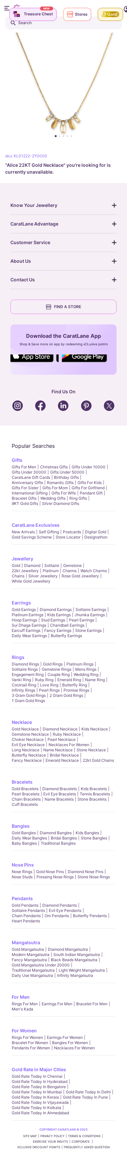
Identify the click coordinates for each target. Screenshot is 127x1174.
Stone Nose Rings (94, 876)
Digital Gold (95, 531)
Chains (18, 575)
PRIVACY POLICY (52, 1136)
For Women (24, 1030)
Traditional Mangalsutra (33, 970)
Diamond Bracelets (59, 788)
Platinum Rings (79, 664)
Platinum (51, 570)
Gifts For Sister (25, 487)
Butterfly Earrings (66, 635)
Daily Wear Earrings (29, 635)
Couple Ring (59, 674)
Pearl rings (49, 690)
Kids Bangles (87, 832)
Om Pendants (57, 915)
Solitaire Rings (25, 669)
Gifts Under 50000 (67, 472)
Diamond (32, 565)
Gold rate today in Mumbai (37, 1091)
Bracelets (22, 782)
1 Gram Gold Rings (28, 700)
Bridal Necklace (64, 755)
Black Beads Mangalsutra (74, 959)
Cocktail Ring (24, 684)
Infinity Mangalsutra (75, 975)
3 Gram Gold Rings (29, 695)
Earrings (21, 602)
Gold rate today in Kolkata (36, 1107)
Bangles (21, 826)
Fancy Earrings (57, 630)
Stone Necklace (91, 749)
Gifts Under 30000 (29, 472)
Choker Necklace (28, 739)
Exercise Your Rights (50, 1141)
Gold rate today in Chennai (37, 1076)
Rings (18, 657)
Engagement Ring (28, 674)
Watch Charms (93, 570)
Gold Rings (53, 664)
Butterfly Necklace (29, 755)
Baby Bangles (24, 843)
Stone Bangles (94, 838)
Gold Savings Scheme (32, 537)
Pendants (22, 898)
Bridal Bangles (64, 838)
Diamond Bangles (56, 832)
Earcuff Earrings (26, 630)
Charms (70, 570)
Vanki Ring (21, 679)
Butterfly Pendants (90, 915)
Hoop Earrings (24, 620)
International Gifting (30, 493)
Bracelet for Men (91, 1003)
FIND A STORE (67, 306)
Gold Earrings (24, 609)
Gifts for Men (24, 466)
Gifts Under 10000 (89, 466)
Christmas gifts (54, 466)
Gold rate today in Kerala (35, 1097)
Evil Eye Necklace (28, 744)
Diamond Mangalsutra (68, 949)
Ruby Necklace (67, 734)
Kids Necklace (94, 729)
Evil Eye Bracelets (59, 793)
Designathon (95, 537)
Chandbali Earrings (67, 625)
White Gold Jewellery (31, 581)
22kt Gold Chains (98, 760)
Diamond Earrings (56, 609)
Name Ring (95, 679)
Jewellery (22, 558)
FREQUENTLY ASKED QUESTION (87, 1147)
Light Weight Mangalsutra (82, 970)
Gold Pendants (25, 905)
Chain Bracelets (26, 799)
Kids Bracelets (94, 788)
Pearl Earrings (81, 620)
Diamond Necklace (60, 729)
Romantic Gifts (60, 482)
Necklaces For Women (69, 744)
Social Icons (34, 362)
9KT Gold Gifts (25, 503)
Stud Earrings (53, 620)
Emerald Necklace (62, 760)
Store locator (68, 537)
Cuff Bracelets (25, 804)
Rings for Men (25, 1003)
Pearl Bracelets (25, 793)
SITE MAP (30, 1136)
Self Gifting (49, 531)
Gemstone (72, 565)
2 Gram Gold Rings (66, 695)
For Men (21, 997)
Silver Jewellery (43, 575)
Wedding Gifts (52, 498)
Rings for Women (27, 1037)
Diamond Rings (25, 664)
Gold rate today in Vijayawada (40, 1102)
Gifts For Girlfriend (88, 487)
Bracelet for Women (30, 1042)
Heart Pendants (26, 920)
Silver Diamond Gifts (60, 503)
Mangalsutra (26, 942)
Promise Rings (76, 690)
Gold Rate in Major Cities (39, 1069)
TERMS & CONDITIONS (84, 1136)
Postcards (72, 531)
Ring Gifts (78, 498)
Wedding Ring (86, 674)
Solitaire (51, 565)
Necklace (22, 722)
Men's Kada (22, 1009)
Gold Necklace (25, 729)
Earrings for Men (57, 1003)
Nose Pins (23, 865)
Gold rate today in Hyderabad (39, 1081)
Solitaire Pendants (28, 910)
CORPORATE (81, 1141)
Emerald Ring (69, 679)
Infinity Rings (23, 690)
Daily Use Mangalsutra (32, 975)
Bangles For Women (70, 1042)
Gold (16, 565)
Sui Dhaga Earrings (29, 625)
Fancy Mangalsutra (29, 959)
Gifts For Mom (55, 487)
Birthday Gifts (66, 477)
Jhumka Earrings (90, 614)
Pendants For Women (31, 1047)
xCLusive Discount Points (38, 1147)
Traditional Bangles (58, 843)
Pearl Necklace (62, 739)
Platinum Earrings (27, 614)
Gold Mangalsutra (28, 949)
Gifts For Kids (90, 482)
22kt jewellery (25, 570)
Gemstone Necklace (30, 734)
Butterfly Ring (74, 684)
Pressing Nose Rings (55, 876)
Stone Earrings (88, 630)
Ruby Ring (44, 679)
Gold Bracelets (25, 788)
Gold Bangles (24, 832)
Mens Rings (85, 669)
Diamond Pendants (59, 905)
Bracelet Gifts (24, 498)
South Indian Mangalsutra (76, 954)
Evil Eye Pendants (65, 910)
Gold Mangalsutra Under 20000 (41, 965)
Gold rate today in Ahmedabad (40, 1112)
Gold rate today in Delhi (88, 1091)
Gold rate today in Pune (85, 1097)
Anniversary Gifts (27, 482)
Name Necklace (58, 749)
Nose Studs (22, 876)
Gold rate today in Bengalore (39, 1086)
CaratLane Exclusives (36, 525)
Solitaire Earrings (91, 609)
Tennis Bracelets (95, 793)
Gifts (17, 460)
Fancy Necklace (27, 760)
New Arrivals (23, 531)
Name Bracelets (59, 799)
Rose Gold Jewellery (80, 575)
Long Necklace (25, 749)
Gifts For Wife (63, 493)
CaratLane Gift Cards (31, 477)
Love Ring (49, 684)
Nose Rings (22, 871)
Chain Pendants (26, 915)
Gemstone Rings (56, 669)
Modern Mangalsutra (30, 954)
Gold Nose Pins (50, 871)
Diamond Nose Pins (85, 871)
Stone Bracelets (92, 799)
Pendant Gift (91, 493)
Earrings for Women (65, 1037)
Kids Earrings (59, 614)
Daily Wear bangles (29, 838)
